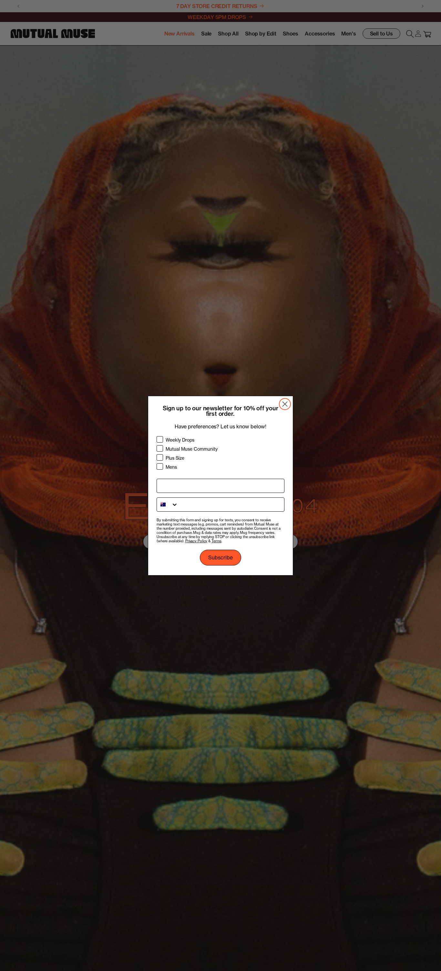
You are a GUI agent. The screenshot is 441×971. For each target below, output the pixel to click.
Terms (216, 541)
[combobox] (167, 504)
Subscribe (220, 557)
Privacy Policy (196, 541)
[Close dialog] (285, 404)
